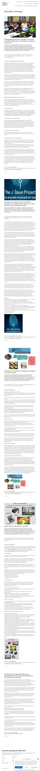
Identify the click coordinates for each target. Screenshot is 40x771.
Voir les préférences (35, 767)
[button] (38, 759)
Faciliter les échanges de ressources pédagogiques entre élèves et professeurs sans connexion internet (18, 675)
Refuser (26, 767)
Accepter (18, 767)
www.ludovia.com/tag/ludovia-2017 (14, 169)
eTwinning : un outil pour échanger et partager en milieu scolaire (19, 371)
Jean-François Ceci (13, 167)
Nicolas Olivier (14, 732)
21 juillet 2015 (6, 736)
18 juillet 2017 (6, 340)
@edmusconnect (11, 549)
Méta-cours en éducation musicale (16, 526)
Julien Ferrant (18, 335)
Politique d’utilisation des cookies (22, 769)
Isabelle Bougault (13, 661)
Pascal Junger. (12, 491)
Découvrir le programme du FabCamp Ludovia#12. (13, 733)
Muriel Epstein (12, 335)
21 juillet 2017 (6, 171)
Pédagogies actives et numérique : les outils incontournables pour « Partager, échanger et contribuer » (19, 40)
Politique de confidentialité (31, 769)
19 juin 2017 (6, 666)
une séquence (11, 551)
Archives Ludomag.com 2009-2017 (5, 4)
